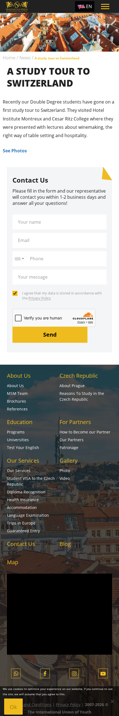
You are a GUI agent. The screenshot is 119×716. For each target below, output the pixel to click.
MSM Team (17, 393)
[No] (112, 701)
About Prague (72, 385)
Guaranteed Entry (23, 530)
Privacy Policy (40, 298)
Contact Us (21, 544)
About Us (19, 375)
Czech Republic (79, 375)
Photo (65, 470)
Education (19, 422)
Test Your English (23, 447)
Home (9, 58)
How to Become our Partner (85, 432)
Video (65, 478)
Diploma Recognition (26, 492)
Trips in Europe (21, 523)
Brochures (16, 401)
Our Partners (72, 439)
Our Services (23, 460)
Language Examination (28, 515)
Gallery (68, 460)
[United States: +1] (19, 258)
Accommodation (22, 507)
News (25, 58)
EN (89, 6)
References (17, 409)
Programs (16, 432)
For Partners (75, 422)
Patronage (69, 447)
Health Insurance (23, 499)
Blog (65, 544)
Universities (18, 439)
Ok (13, 707)
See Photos (15, 151)
